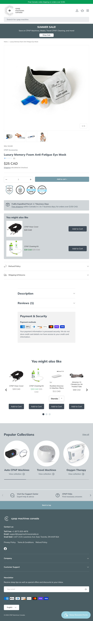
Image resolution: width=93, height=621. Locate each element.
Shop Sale (46, 35)
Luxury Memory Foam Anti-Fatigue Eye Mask (24, 41)
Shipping (7, 167)
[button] (82, 10)
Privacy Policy (10, 542)
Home (6, 41)
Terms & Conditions (26, 542)
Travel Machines (46, 469)
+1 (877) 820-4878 (20, 531)
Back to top (46, 505)
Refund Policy (41, 542)
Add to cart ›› (62, 179)
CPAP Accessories (11, 150)
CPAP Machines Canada (17, 615)
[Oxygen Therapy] (76, 453)
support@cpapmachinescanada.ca (24, 534)
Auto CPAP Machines (16, 469)
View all (85, 434)
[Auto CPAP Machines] (17, 453)
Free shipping (17, 206)
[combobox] (46, 19)
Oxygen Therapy (76, 469)
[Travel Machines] (46, 453)
